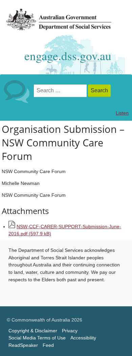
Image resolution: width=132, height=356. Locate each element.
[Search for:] (61, 90)
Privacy (70, 330)
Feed (48, 345)
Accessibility (83, 337)
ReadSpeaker (23, 345)
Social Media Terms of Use (37, 337)
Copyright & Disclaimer (32, 330)
